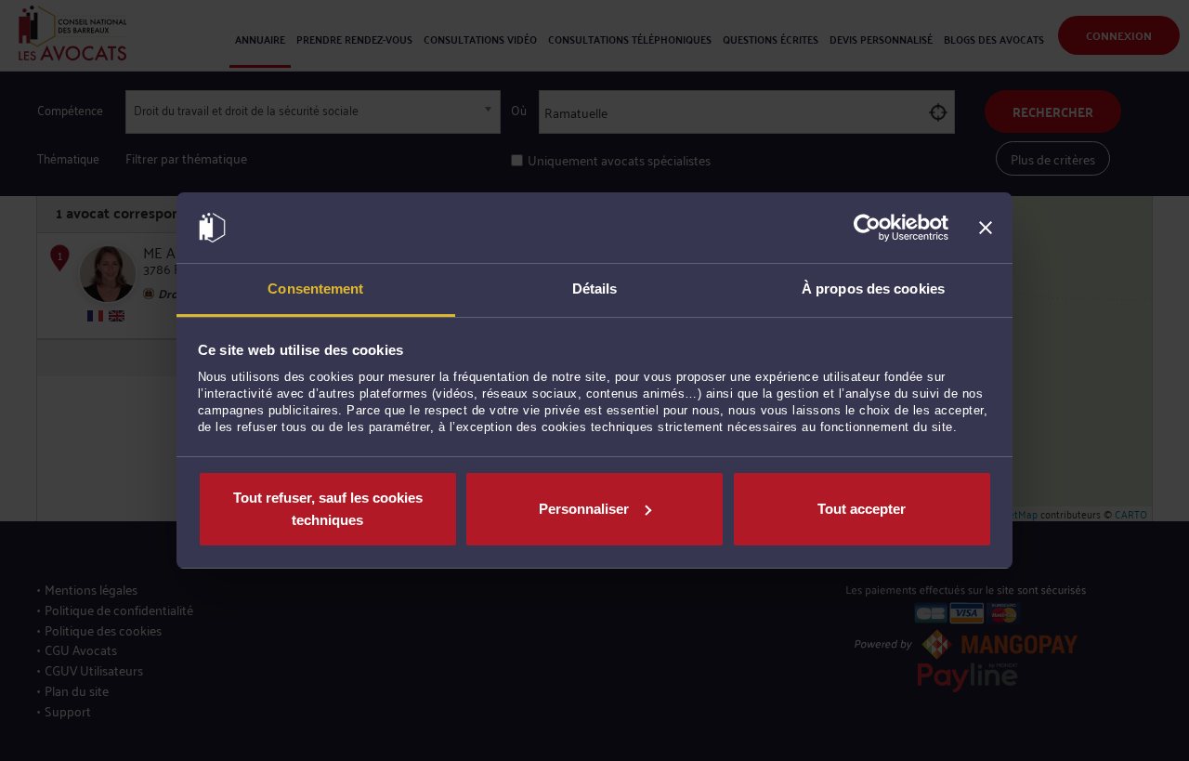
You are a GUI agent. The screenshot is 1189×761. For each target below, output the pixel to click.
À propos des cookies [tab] (873, 288)
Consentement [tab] (315, 288)
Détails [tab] (595, 288)
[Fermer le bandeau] (985, 227)
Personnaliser (584, 509)
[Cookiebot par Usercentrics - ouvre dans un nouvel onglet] (867, 228)
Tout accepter (861, 509)
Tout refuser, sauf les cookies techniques (328, 509)
